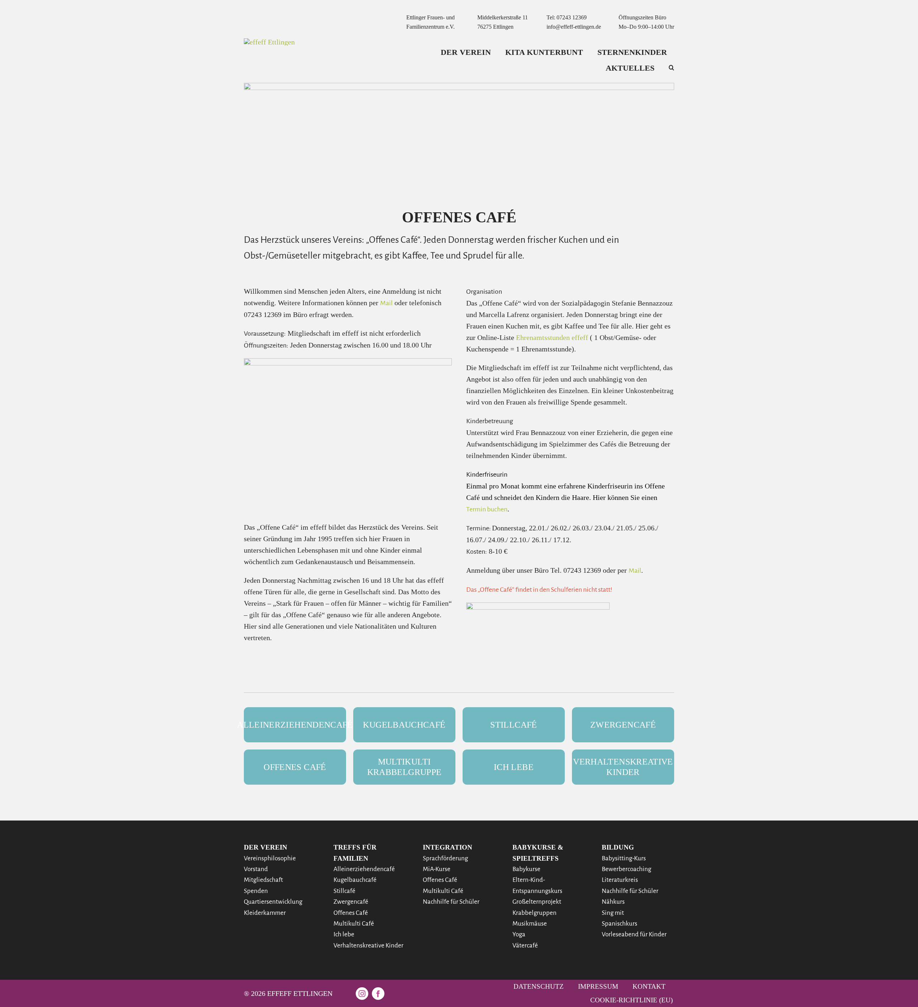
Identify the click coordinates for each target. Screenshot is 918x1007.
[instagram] (362, 993)
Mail (386, 303)
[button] (671, 68)
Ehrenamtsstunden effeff (552, 337)
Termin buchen (486, 509)
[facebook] (378, 993)
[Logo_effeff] (269, 42)
